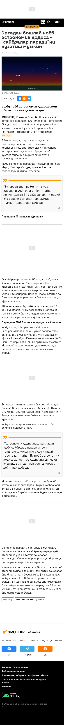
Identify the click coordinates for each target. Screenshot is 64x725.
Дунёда (34, 640)
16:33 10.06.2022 (10, 52)
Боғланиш (6, 667)
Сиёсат (23, 640)
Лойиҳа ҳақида (20, 667)
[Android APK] (11, 695)
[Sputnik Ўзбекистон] (9, 23)
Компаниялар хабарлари (14, 675)
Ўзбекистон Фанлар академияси (30, 600)
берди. (6, 135)
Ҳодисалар (7, 600)
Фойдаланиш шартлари (13, 671)
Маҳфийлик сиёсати (38, 675)
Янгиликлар (9, 640)
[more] (59, 208)
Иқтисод (47, 640)
